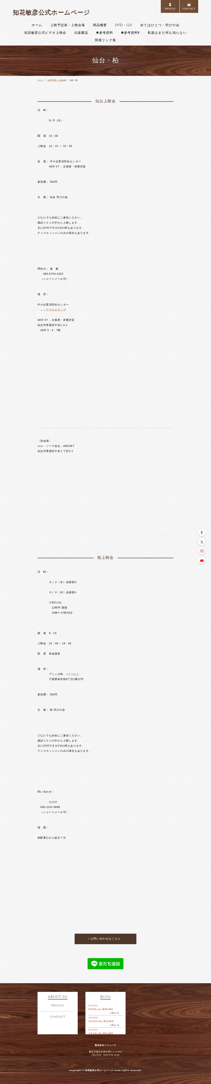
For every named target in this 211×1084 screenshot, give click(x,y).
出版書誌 (81, 33)
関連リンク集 (105, 40)
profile (57, 1006)
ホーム (37, 25)
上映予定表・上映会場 (67, 25)
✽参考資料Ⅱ (130, 33)
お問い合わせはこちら (105, 939)
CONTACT (189, 6)
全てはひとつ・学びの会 (159, 25)
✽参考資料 (104, 33)
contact (58, 1017)
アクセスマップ (56, 309)
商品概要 (100, 25)
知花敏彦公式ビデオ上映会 (45, 33)
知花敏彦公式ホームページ (51, 12)
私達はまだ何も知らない (167, 33)
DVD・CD (123, 25)
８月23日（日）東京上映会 (101, 1021)
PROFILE (170, 6)
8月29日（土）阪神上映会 (101, 1009)
